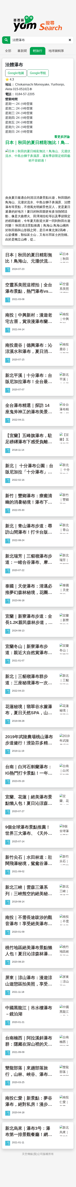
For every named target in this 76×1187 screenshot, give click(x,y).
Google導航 (38, 73)
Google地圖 (16, 73)
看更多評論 (62, 136)
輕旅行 (37, 50)
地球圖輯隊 (56, 50)
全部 (8, 50)
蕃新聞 (22, 50)
